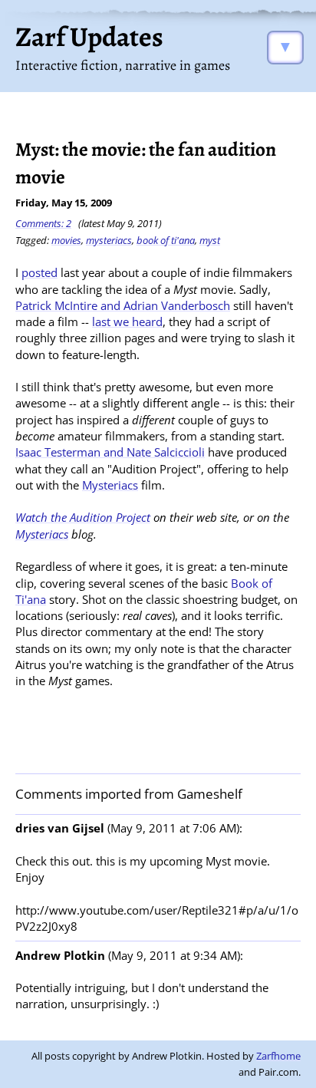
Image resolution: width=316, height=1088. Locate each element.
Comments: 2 (43, 223)
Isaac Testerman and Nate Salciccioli (110, 452)
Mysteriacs (110, 485)
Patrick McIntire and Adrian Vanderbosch (122, 305)
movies (66, 240)
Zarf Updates (89, 36)
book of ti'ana (166, 240)
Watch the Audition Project (82, 517)
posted (39, 272)
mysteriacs (109, 240)
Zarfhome (278, 1056)
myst (209, 240)
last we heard (127, 321)
